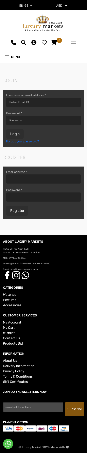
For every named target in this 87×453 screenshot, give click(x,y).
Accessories (12, 305)
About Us (10, 360)
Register (17, 210)
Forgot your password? (22, 141)
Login (15, 134)
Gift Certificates (15, 382)
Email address (17, 172)
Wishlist (9, 333)
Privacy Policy (13, 371)
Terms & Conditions (18, 376)
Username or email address (26, 95)
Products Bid (13, 343)
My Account (12, 322)
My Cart (9, 327)
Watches (9, 294)
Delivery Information (18, 366)
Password (14, 113)
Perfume (9, 300)
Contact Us (11, 338)
